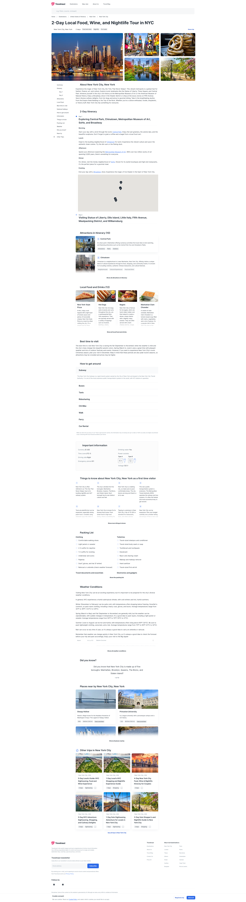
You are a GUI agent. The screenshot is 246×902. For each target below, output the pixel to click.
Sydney (166, 863)
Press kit (149, 859)
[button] (116, 120)
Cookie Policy (73, 899)
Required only (179, 897)
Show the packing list (117, 577)
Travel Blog (150, 853)
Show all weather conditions (116, 651)
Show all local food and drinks (117, 332)
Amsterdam (182, 856)
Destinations (150, 846)
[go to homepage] (58, 5)
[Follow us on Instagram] (57, 884)
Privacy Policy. (70, 873)
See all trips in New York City (117, 833)
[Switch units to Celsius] (153, 640)
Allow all (191, 897)
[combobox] (122, 11)
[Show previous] (78, 670)
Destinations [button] (74, 4)
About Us (149, 849)
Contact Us (150, 856)
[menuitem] (62, 85)
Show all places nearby (116, 741)
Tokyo (166, 853)
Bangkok (166, 866)
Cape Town (182, 863)
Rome (180, 849)
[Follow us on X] (63, 884)
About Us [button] (96, 4)
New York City (168, 846)
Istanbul (181, 859)
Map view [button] (85, 4)
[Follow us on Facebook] (66, 884)
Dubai (165, 859)
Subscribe (93, 866)
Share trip (191, 29)
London (166, 849)
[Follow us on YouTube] (59, 884)
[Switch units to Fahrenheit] (155, 640)
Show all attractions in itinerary (117, 278)
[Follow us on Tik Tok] (54, 884)
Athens (166, 856)
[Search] (190, 11)
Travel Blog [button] (106, 4)
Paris (180, 846)
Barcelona (182, 853)
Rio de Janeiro (183, 866)
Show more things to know (117, 523)
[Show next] (156, 670)
